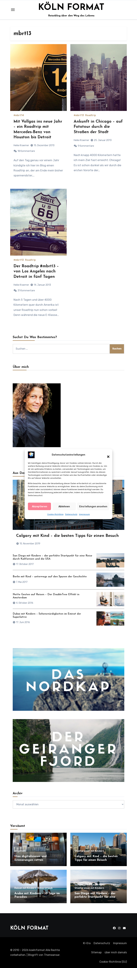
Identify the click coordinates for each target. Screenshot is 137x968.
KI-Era (87, 943)
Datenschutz (71, 514)
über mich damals (116, 952)
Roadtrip (90, 115)
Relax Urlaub (45, 888)
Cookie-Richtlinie (55, 514)
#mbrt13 (79, 115)
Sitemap (96, 952)
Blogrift (33, 954)
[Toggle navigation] (13, 10)
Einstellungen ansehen (93, 506)
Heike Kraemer (21, 145)
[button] (106, 454)
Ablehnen (64, 506)
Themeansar (51, 954)
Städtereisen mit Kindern (89, 851)
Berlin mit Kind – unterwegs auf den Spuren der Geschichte (50, 576)
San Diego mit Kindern (87, 885)
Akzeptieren (39, 506)
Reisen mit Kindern (25, 888)
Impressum (84, 514)
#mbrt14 (19, 115)
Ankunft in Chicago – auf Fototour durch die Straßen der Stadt (98, 127)
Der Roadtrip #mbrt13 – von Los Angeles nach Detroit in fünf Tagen (36, 271)
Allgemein (20, 851)
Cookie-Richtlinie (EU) (113, 961)
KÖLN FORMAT (71, 7)
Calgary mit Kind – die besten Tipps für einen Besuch (67, 536)
